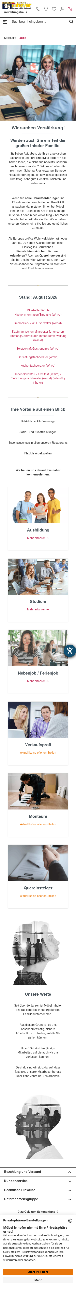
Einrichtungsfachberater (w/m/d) (38, 357)
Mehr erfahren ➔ (38, 538)
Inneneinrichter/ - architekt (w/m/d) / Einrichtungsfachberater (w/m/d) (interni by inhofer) (38, 378)
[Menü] (5, 22)
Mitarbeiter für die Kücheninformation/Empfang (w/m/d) (38, 312)
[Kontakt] (38, 9)
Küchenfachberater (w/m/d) (38, 365)
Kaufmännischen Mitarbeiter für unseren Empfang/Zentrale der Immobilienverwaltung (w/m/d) (38, 335)
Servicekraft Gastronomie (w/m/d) (38, 348)
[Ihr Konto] (62, 9)
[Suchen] (71, 21)
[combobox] (38, 21)
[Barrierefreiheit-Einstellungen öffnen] (70, 651)
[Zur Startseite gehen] (17, 5)
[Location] (46, 9)
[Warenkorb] (70, 9)
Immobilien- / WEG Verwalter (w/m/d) (38, 323)
